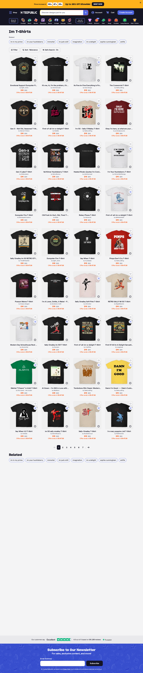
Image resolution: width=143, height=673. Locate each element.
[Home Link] (28, 12)
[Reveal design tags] (35, 80)
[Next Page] (88, 447)
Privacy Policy (67, 669)
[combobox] (61, 12)
